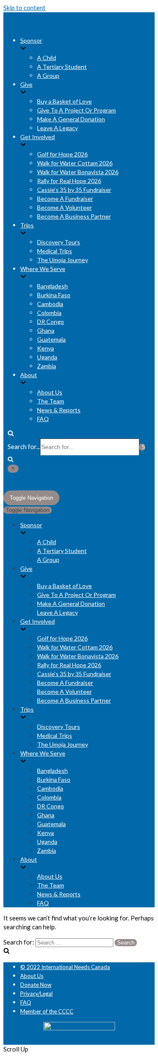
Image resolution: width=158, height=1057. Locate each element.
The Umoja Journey (62, 259)
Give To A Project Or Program (76, 110)
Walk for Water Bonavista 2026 (77, 171)
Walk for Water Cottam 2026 (74, 163)
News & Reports (58, 409)
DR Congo (50, 321)
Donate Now (35, 984)
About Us (49, 392)
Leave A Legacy (57, 127)
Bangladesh (52, 286)
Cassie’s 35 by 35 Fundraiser (74, 189)
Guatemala (51, 339)
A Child (46, 57)
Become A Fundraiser (65, 198)
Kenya (45, 348)
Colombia (49, 312)
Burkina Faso (53, 294)
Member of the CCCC (46, 1011)
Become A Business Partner (74, 216)
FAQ (43, 418)
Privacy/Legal (36, 993)
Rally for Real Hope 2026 (69, 180)
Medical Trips (54, 251)
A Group (48, 75)
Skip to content (24, 7)
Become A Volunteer (64, 207)
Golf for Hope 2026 (62, 154)
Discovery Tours (58, 242)
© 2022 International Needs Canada (65, 967)
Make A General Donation (71, 119)
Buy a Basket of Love (64, 101)
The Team (50, 401)
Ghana (45, 330)
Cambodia (50, 303)
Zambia (46, 366)
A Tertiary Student (62, 66)
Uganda (47, 357)
